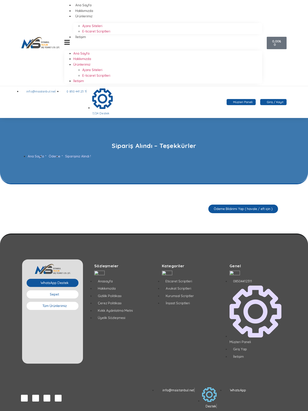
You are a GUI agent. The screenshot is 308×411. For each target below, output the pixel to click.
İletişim (80, 37)
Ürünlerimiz (83, 16)
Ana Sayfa (83, 5)
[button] (163, 42)
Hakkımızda (84, 11)
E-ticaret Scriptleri (96, 31)
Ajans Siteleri (92, 26)
